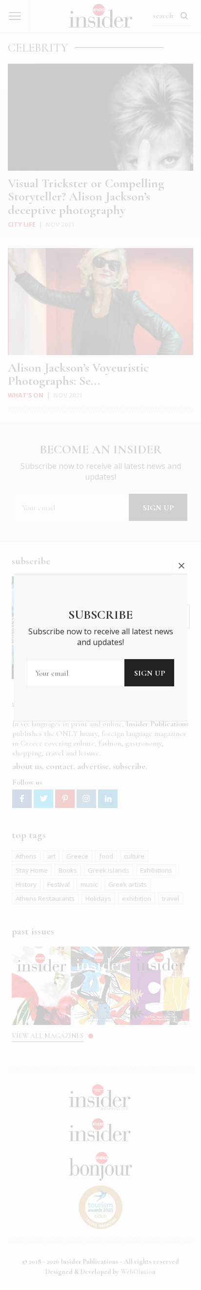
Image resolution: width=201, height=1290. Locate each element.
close (181, 565)
